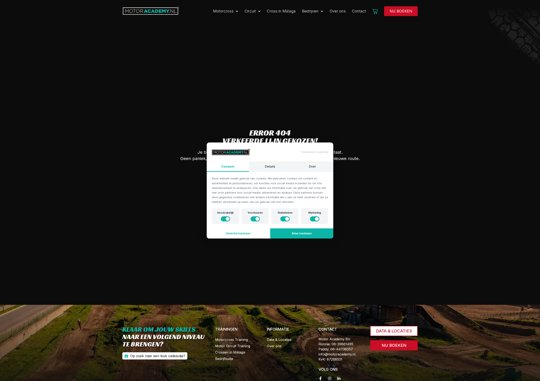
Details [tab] (270, 166)
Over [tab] (312, 166)
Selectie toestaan (238, 233)
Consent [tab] (227, 166)
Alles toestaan (302, 233)
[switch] (225, 218)
